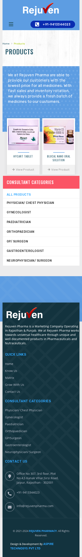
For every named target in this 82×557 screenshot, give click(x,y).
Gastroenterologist (25, 251)
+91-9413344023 (56, 24)
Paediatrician (19, 222)
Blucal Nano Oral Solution (58, 158)
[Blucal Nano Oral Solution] (58, 134)
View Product (24, 169)
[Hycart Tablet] (23, 134)
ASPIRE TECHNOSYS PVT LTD (32, 546)
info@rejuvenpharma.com (35, 506)
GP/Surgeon (13, 438)
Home (6, 43)
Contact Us (12, 392)
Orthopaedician (20, 232)
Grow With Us (14, 385)
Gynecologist (19, 212)
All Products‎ (19, 194)
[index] (41, 9)
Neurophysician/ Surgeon (29, 260)
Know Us (11, 371)
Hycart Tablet (23, 156)
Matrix (9, 378)
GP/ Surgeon (17, 241)
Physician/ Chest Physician (30, 203)
